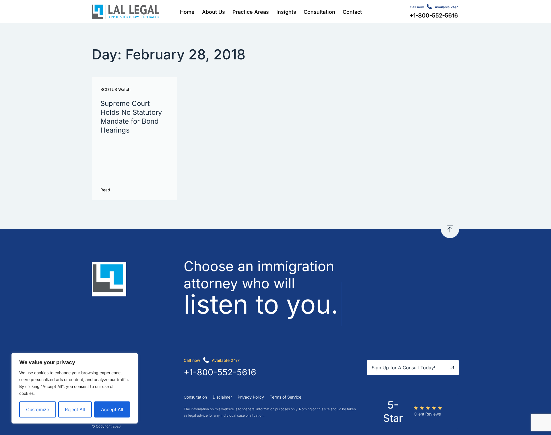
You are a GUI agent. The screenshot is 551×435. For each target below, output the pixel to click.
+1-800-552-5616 (220, 372)
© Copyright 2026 (106, 426)
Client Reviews (427, 413)
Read (105, 189)
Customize (37, 409)
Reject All (75, 409)
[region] (74, 388)
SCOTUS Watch (115, 89)
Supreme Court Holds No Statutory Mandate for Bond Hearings (131, 117)
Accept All (112, 409)
